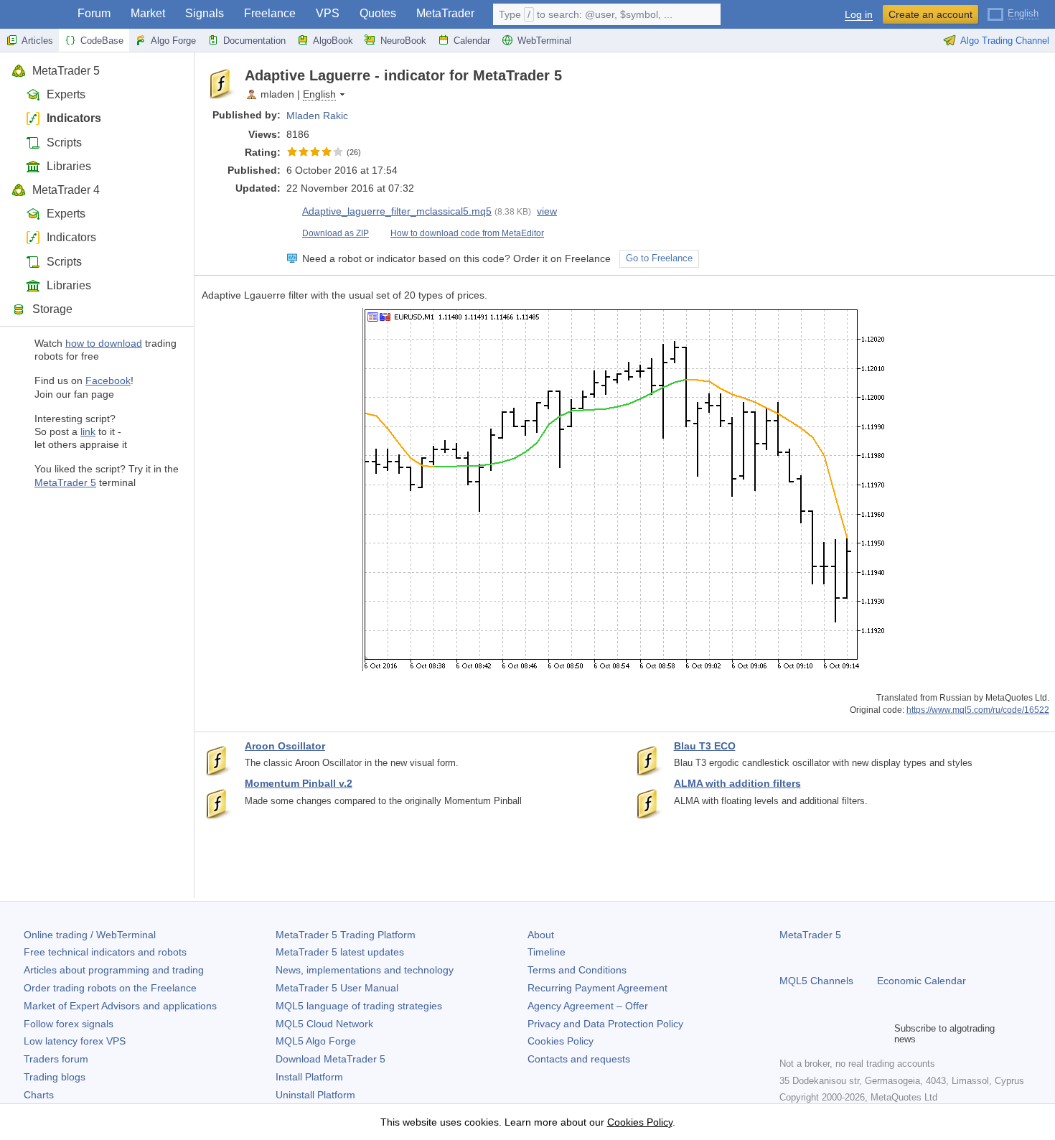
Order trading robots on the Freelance (110, 988)
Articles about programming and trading (114, 970)
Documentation (254, 40)
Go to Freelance (659, 258)
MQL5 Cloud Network (324, 1023)
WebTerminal (544, 40)
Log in (859, 14)
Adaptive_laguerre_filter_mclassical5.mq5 (397, 211)
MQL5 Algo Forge (316, 1041)
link (87, 431)
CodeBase (101, 40)
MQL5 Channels (816, 980)
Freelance (270, 13)
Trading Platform (346, 934)
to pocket (1035, 75)
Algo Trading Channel (1004, 40)
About (541, 934)
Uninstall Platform (315, 1095)
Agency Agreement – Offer (588, 1005)
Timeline (547, 952)
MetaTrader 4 (66, 190)
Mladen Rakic (317, 115)
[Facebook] (788, 1033)
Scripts (64, 142)
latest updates (340, 952)
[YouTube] (857, 1033)
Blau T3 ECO (705, 746)
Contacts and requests (579, 1059)
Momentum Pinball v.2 (298, 783)
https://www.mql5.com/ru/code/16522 (977, 709)
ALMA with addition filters (737, 783)
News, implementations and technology (365, 970)
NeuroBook (403, 40)
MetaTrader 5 (66, 71)
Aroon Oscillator (285, 746)
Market (148, 13)
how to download (103, 343)
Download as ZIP (335, 233)
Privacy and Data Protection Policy (605, 1023)
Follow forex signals (68, 1023)
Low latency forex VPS (75, 1041)
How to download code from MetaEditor (467, 233)
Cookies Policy (561, 1041)
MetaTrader (445, 13)
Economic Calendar (921, 980)
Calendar (472, 40)
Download (330, 1059)
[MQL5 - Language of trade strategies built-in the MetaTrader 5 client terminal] (34, 14)
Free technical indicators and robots (105, 952)
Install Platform (309, 1077)
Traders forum (56, 1059)
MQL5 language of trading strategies (359, 1005)
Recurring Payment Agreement (597, 988)
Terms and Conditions (577, 970)
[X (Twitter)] (834, 1033)
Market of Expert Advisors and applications (120, 1005)
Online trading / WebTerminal (90, 934)
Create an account (930, 14)
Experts (66, 94)
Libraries (69, 166)
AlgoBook (333, 40)
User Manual (337, 988)
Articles (37, 40)
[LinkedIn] (879, 1033)
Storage (52, 309)
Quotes (378, 13)
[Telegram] (811, 1033)
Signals (204, 13)
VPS (327, 13)
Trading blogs (54, 1077)
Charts (39, 1095)
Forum (94, 13)
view (547, 211)
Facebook (108, 380)
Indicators (74, 118)
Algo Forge (173, 40)
